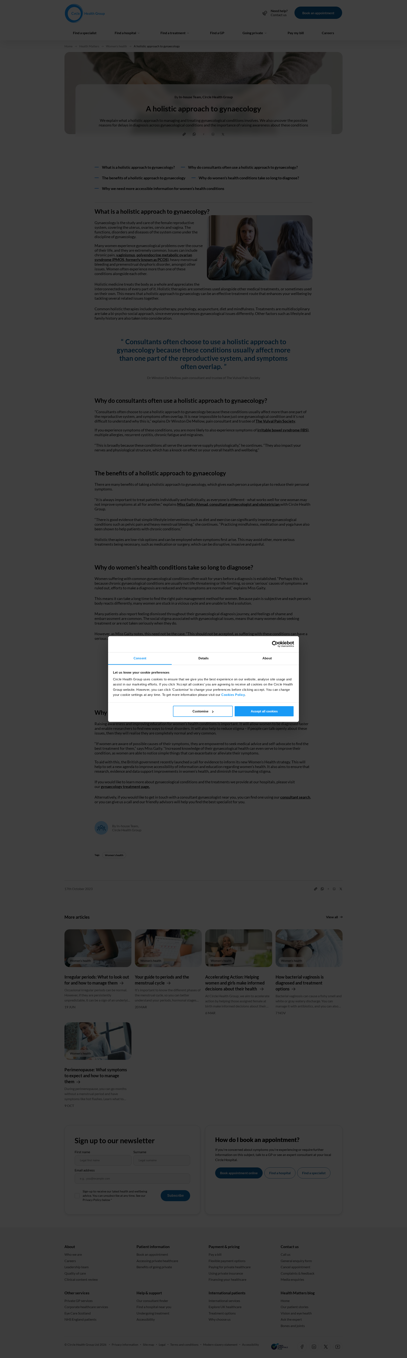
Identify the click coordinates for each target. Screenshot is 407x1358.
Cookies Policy (233, 695)
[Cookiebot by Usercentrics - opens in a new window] (275, 644)
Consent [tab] (140, 658)
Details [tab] (203, 658)
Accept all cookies (264, 711)
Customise (200, 711)
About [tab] (267, 658)
